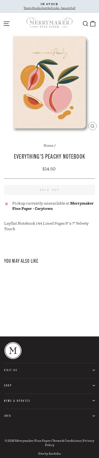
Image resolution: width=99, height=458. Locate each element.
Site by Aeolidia (49, 454)
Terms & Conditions (66, 441)
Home (48, 146)
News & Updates (17, 400)
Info (7, 415)
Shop (8, 385)
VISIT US (10, 370)
